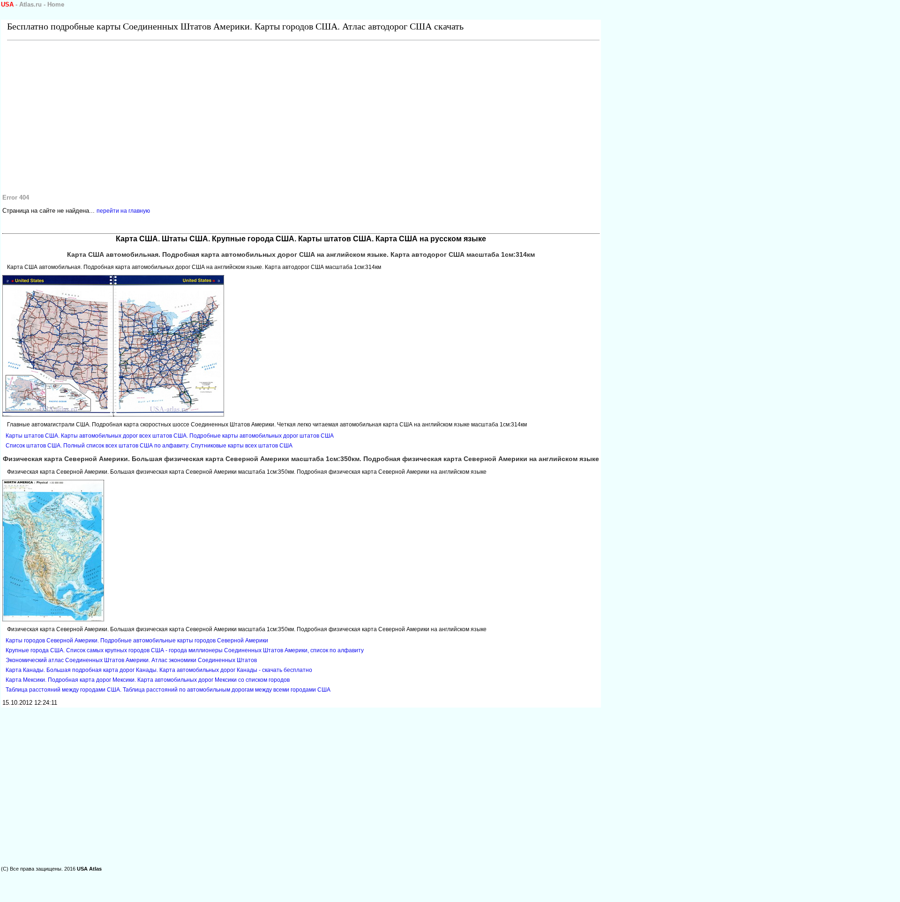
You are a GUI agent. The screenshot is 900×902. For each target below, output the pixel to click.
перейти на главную (123, 211)
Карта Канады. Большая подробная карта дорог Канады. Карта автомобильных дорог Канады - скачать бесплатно (159, 670)
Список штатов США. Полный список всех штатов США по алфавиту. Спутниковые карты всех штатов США (149, 445)
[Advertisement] (283, 115)
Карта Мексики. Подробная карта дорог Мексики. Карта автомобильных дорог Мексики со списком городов (148, 680)
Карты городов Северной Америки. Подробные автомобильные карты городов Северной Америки (137, 640)
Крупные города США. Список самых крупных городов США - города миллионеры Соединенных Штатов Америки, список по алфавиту (185, 650)
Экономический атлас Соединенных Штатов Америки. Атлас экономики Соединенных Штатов (131, 660)
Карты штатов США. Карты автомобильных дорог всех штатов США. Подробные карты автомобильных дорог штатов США (170, 435)
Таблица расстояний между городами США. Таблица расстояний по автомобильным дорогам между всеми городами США (168, 689)
